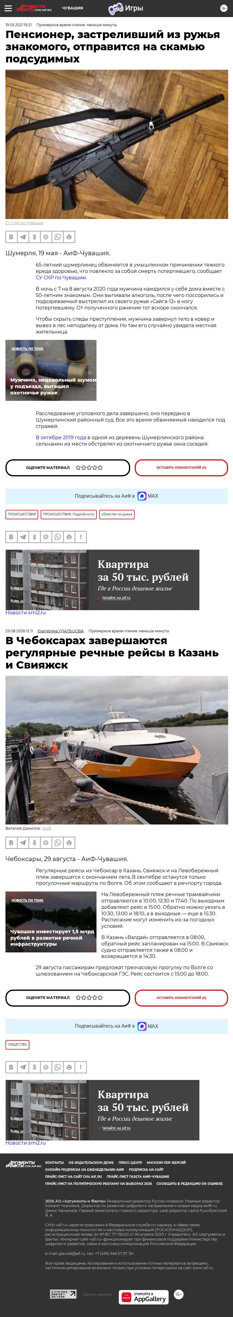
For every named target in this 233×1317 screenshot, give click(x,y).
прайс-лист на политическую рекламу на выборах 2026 (98, 1184)
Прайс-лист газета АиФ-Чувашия (138, 1177)
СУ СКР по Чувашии (24, 223)
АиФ (47, 828)
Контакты (54, 1163)
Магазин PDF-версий (166, 1163)
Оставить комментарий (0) (182, 468)
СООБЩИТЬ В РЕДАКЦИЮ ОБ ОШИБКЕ (190, 1184)
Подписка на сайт (146, 1170)
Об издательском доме (91, 1163)
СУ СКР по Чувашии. (61, 278)
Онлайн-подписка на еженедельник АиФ (84, 1170)
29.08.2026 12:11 (19, 631)
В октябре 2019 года (61, 437)
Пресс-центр (130, 1163)
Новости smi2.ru (25, 613)
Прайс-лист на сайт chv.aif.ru (73, 1177)
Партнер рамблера (97, 1294)
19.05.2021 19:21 (18, 25)
